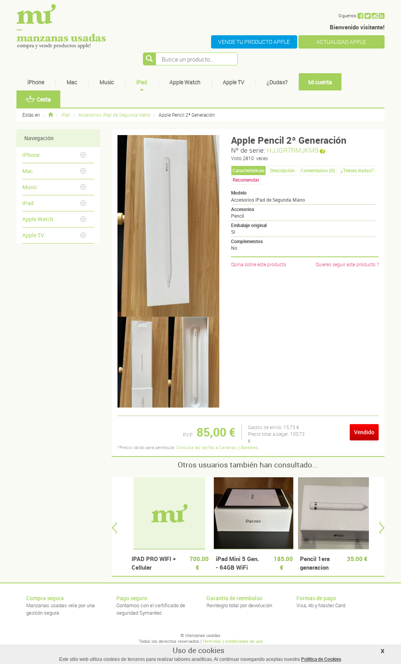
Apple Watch (185, 82)
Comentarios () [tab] (318, 170)
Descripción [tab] (282, 170)
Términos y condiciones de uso (232, 641)
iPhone (35, 82)
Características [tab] (248, 170)
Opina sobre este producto (258, 264)
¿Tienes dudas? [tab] (357, 170)
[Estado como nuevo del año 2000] (169, 513)
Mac (72, 82)
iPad (141, 82)
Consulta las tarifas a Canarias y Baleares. (217, 447)
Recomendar (246, 180)
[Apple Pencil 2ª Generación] (142, 362)
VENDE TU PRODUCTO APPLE (254, 41)
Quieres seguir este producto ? (347, 264)
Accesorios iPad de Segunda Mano (114, 115)
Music (106, 82)
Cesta (44, 99)
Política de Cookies (321, 659)
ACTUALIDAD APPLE (341, 41)
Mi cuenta (320, 82)
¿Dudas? (277, 82)
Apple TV (233, 82)
